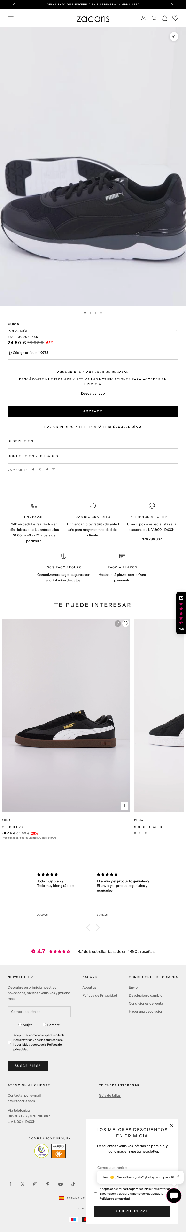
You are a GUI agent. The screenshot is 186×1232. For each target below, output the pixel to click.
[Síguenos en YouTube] (60, 1184)
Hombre (53, 1025)
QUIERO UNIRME (132, 1211)
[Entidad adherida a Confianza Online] (50, 1151)
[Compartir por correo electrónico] (53, 470)
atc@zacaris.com (21, 1101)
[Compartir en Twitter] (40, 470)
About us (89, 987)
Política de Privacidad (99, 995)
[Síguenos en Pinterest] (48, 1184)
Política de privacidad (115, 1198)
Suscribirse (28, 1066)
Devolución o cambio (145, 995)
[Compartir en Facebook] (33, 470)
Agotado (93, 411)
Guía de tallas (110, 1095)
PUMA (13, 324)
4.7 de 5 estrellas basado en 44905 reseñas (116, 951)
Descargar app (93, 393)
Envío (133, 987)
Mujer (27, 1025)
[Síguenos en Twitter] (22, 1184)
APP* (135, 4)
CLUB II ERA (13, 827)
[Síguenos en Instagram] (35, 1184)
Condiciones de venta (146, 1003)
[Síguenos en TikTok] (73, 1184)
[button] (89, 927)
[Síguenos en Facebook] (10, 1184)
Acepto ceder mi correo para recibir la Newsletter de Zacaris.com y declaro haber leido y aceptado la (135, 1193)
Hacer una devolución (146, 1011)
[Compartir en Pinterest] (47, 470)
